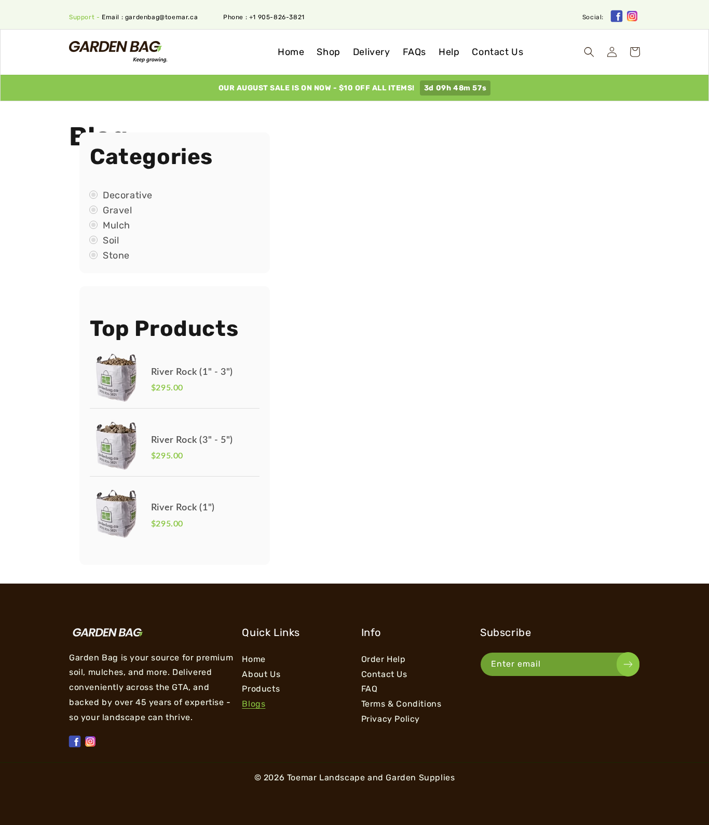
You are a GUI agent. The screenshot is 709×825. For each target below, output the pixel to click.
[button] (589, 51)
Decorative (128, 196)
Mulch (116, 225)
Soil (111, 240)
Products (261, 689)
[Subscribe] (628, 664)
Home (253, 659)
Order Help (383, 659)
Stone (116, 255)
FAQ (369, 689)
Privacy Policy (390, 719)
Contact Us (384, 674)
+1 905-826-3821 (277, 17)
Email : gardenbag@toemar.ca (150, 17)
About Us (261, 674)
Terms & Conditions (401, 704)
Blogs (253, 704)
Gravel (117, 210)
